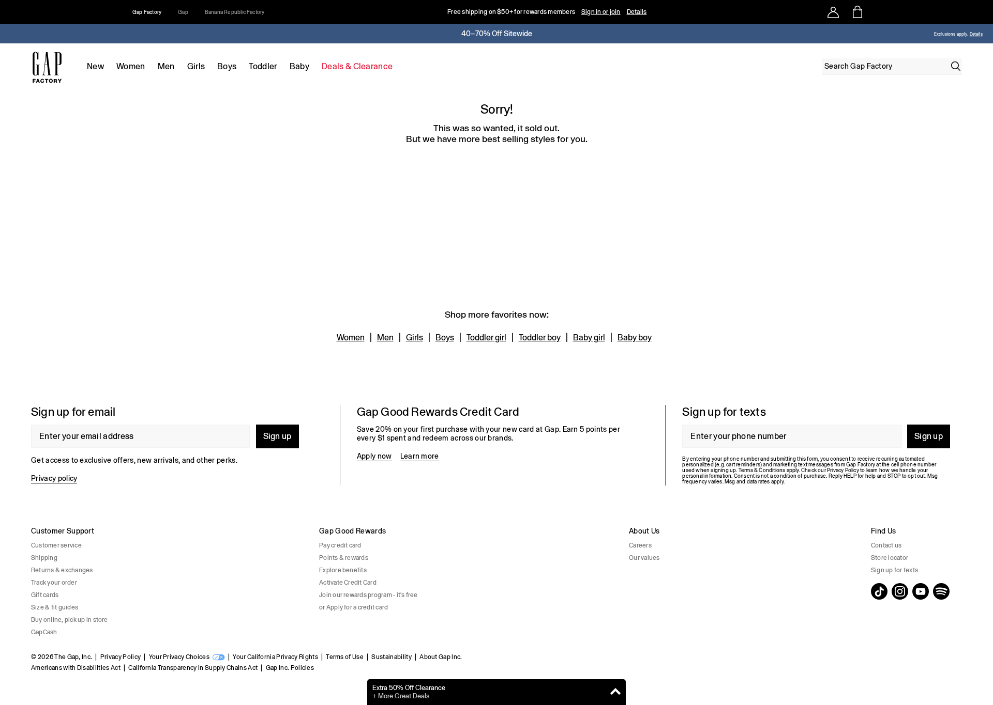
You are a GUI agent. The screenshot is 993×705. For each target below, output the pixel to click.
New (95, 66)
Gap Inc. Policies (290, 667)
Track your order (54, 582)
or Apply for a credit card (353, 607)
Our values (644, 557)
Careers (640, 545)
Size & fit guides (54, 607)
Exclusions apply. (951, 34)
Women (130, 66)
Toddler (263, 66)
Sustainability (391, 657)
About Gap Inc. (440, 657)
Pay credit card (340, 545)
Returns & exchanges (62, 570)
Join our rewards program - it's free (368, 595)
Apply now (374, 456)
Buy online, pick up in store (69, 619)
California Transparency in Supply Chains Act (193, 667)
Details (637, 11)
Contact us (886, 545)
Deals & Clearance (357, 66)
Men (166, 66)
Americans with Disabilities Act (76, 667)
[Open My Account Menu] (833, 12)
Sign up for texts (894, 570)
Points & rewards (343, 557)
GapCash (44, 632)
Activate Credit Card (348, 582)
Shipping (44, 557)
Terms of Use (345, 657)
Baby (299, 66)
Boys (226, 66)
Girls (196, 66)
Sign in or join (601, 11)
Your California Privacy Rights (275, 657)
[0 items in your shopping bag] (856, 12)
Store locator (889, 557)
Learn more (419, 456)
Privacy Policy (120, 657)
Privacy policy (54, 478)
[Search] (956, 66)
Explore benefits (343, 570)
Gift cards (44, 595)
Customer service (56, 545)
